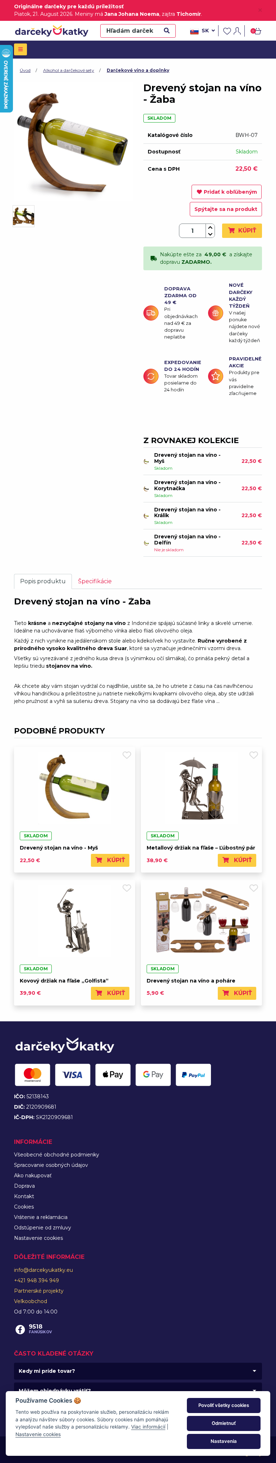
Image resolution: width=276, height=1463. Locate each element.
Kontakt (24, 1196)
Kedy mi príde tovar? (47, 1371)
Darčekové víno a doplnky (138, 70)
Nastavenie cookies (38, 1238)
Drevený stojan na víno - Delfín (187, 539)
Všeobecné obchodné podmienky (56, 1154)
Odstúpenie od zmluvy (42, 1227)
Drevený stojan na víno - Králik (187, 512)
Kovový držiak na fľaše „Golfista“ (64, 980)
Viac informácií (148, 1427)
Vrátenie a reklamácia (41, 1217)
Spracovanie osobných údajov (51, 1165)
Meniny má (117, 14)
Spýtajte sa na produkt (225, 209)
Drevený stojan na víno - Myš (187, 458)
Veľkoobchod (30, 1301)
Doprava (24, 1186)
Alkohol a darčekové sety (68, 70)
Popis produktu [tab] (43, 581)
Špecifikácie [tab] (95, 581)
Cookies (24, 1207)
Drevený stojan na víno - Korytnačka (187, 485)
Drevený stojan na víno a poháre (191, 980)
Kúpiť (246, 230)
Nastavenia (224, 1441)
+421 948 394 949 (36, 1280)
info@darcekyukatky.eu (43, 1270)
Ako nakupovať (33, 1175)
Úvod (25, 70)
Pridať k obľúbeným (230, 192)
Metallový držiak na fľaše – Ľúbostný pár (201, 848)
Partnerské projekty (39, 1291)
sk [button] (205, 30)
